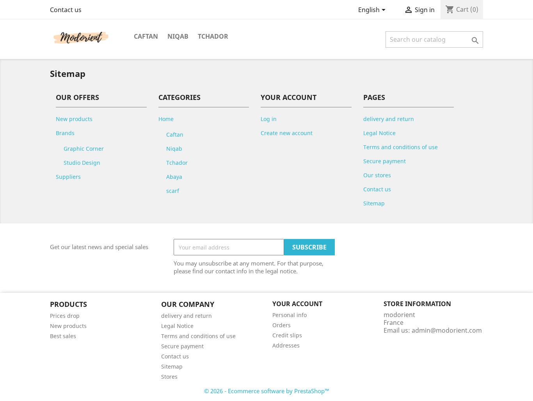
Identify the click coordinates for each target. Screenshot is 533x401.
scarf (172, 190)
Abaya (174, 176)
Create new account (287, 133)
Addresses (286, 345)
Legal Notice (379, 133)
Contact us (66, 9)
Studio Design (82, 162)
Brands (65, 133)
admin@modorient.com (447, 330)
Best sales (63, 336)
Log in (269, 119)
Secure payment (384, 161)
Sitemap (374, 203)
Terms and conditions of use (400, 147)
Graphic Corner (84, 148)
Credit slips (287, 335)
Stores (169, 376)
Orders (281, 325)
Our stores (377, 175)
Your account (297, 303)
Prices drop (65, 315)
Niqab (177, 36)
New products (74, 119)
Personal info (289, 315)
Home (166, 119)
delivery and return (388, 119)
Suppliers (68, 176)
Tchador (213, 36)
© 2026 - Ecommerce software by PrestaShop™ (266, 391)
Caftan (146, 36)
